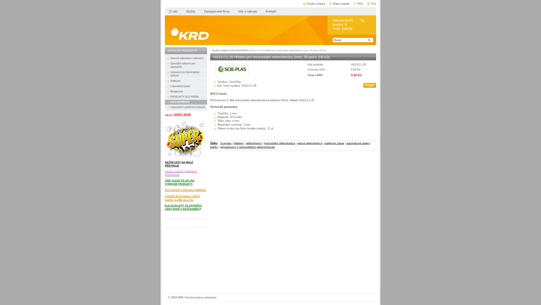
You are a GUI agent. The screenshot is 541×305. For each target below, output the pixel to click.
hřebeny (239, 143)
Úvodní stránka (315, 3)
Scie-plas (226, 143)
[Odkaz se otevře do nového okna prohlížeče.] (232, 74)
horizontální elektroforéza (279, 143)
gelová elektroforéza (309, 143)
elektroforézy (254, 143)
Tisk (373, 3)
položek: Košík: (343, 24)
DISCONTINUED (239, 50)
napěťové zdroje (334, 143)
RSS (360, 3)
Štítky (213, 143)
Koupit (369, 85)
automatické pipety (358, 143)
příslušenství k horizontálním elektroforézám (247, 147)
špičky (214, 147)
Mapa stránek (341, 3)
